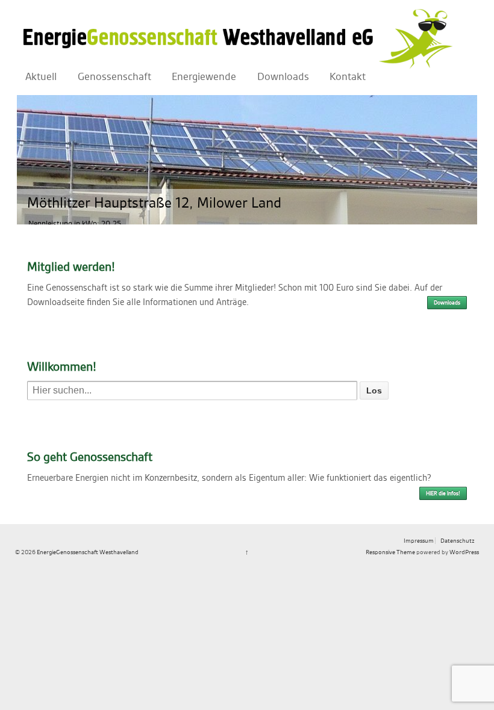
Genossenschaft (114, 76)
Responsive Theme (390, 552)
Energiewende (204, 76)
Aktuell (41, 76)
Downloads (283, 76)
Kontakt (348, 76)
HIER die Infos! (443, 493)
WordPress (464, 552)
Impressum (419, 540)
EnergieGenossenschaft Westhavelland (87, 552)
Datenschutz (457, 540)
